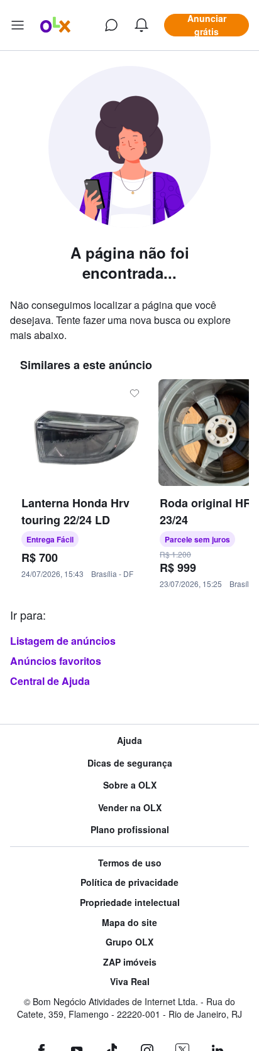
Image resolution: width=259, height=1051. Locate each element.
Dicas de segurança (129, 763)
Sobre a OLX (130, 785)
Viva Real (130, 982)
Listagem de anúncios (63, 640)
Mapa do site (129, 923)
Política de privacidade (129, 882)
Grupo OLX (129, 942)
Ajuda (129, 740)
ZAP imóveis (130, 962)
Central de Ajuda (50, 681)
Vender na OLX (130, 808)
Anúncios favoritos (55, 661)
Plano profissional (130, 830)
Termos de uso (130, 863)
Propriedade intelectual (130, 902)
